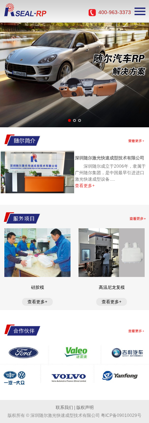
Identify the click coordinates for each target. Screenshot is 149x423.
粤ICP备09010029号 (121, 415)
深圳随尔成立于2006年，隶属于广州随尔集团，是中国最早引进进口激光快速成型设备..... (110, 173)
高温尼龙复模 (112, 287)
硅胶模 (37, 287)
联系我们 (64, 407)
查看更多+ (85, 185)
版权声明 (85, 407)
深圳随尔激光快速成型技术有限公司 (109, 157)
